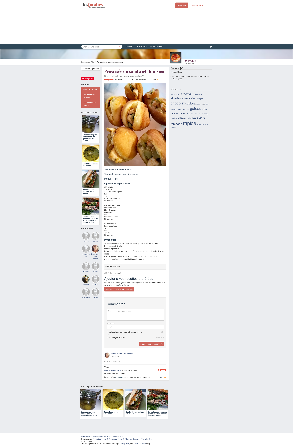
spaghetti (200, 124)
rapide (189, 122)
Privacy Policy (125, 443)
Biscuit (173, 94)
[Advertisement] (146, 26)
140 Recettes (189, 63)
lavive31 (86, 284)
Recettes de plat (90, 89)
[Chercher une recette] (120, 47)
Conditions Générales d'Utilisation (93, 436)
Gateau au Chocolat (116, 439)
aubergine (199, 99)
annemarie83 (86, 255)
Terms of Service (140, 443)
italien (182, 113)
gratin (174, 113)
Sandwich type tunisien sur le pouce (88, 191)
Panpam (86, 271)
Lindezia (86, 241)
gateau (195, 108)
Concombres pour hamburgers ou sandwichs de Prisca (90, 137)
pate (180, 117)
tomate (173, 127)
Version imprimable (91, 68)
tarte (206, 124)
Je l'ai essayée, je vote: (116, 337)
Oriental (186, 94)
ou (108, 335)
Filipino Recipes (146, 439)
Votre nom (110, 323)
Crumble (136, 439)
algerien (176, 98)
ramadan (176, 124)
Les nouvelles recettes (89, 96)
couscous (199, 104)
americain (188, 98)
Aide (108, 436)
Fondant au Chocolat (100, 439)
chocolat (177, 103)
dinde (180, 109)
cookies (190, 103)
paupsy (95, 241)
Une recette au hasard (89, 104)
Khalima (95, 284)
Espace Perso (156, 46)
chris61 (95, 271)
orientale (174, 118)
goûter (204, 109)
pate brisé (187, 118)
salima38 (190, 60)
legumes (190, 114)
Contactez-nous (117, 436)
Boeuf (178, 94)
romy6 (95, 297)
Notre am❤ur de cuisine (122, 353)
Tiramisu (128, 439)
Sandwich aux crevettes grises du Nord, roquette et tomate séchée (90, 219)
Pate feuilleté (197, 94)
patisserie (198, 117)
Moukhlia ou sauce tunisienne (90, 165)
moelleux (197, 114)
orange (204, 114)
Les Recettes (141, 46)
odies (83, 4)
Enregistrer (89, 78)
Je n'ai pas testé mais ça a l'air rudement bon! (124, 332)
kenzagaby (86, 297)
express (186, 109)
